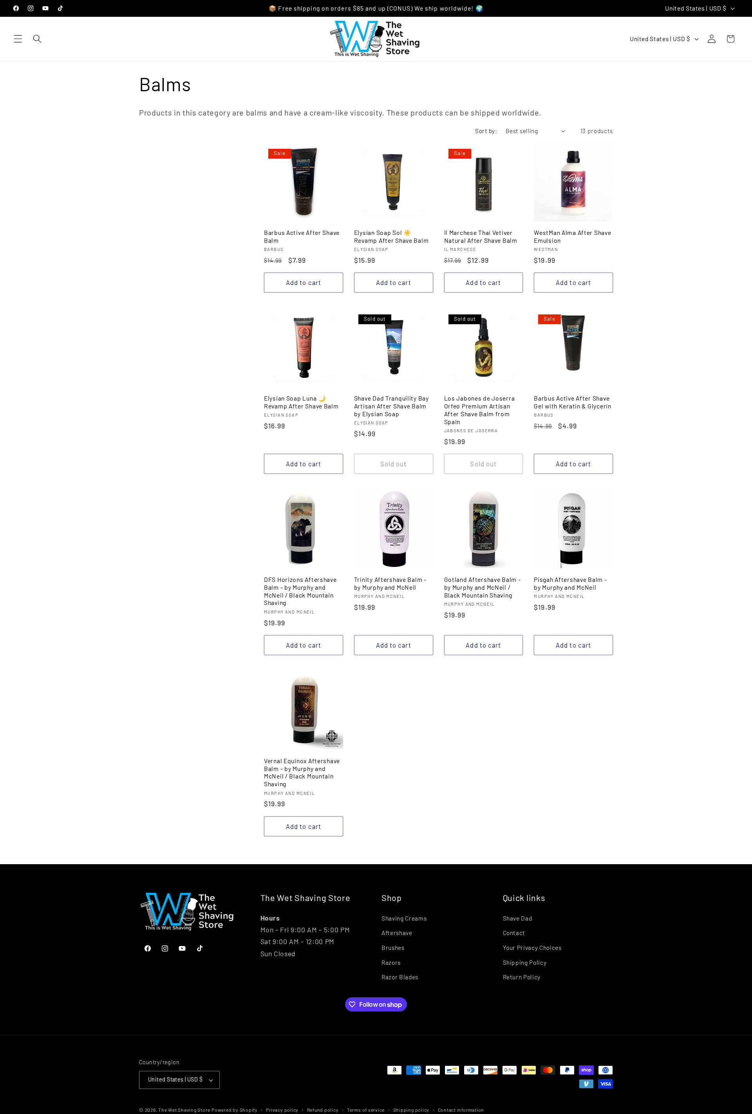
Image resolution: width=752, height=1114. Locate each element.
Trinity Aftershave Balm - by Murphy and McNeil (390, 583)
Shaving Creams (404, 918)
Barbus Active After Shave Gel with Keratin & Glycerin (572, 402)
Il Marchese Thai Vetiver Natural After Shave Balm (480, 236)
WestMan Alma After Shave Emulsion (572, 236)
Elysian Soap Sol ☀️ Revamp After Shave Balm (391, 236)
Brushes (393, 947)
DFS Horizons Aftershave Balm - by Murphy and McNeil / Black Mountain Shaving (300, 591)
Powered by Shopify (235, 1109)
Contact (514, 932)
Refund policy (323, 1109)
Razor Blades (399, 976)
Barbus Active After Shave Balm (302, 236)
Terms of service (366, 1109)
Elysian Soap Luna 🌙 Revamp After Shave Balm (301, 402)
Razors (391, 962)
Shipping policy (411, 1109)
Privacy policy (282, 1109)
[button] (18, 38)
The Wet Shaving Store (184, 1109)
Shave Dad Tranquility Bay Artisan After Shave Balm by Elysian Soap (391, 405)
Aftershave (396, 932)
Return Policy (522, 976)
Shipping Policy (525, 962)
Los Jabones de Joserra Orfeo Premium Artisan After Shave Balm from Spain (479, 409)
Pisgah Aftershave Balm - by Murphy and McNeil (570, 583)
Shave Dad (517, 918)
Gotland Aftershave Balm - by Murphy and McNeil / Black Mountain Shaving (482, 587)
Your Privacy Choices (532, 947)
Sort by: (486, 130)
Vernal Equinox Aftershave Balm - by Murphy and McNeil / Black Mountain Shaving (302, 772)
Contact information (461, 1109)
